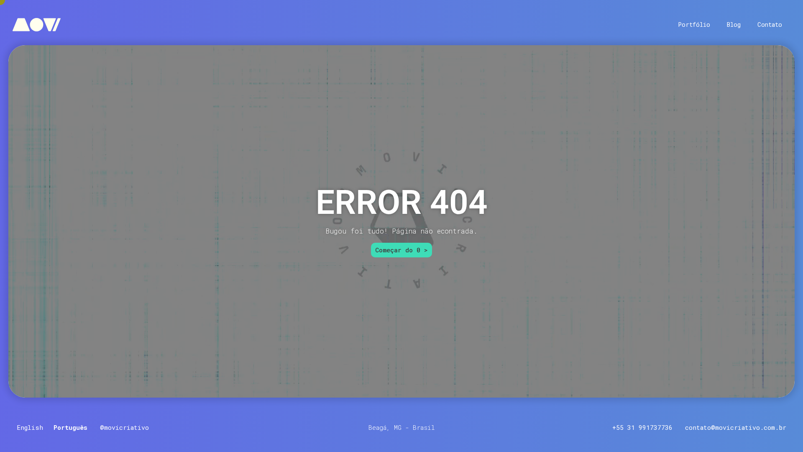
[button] (401, 427)
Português (70, 427)
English (30, 427)
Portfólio (694, 24)
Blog (734, 24)
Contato (769, 24)
